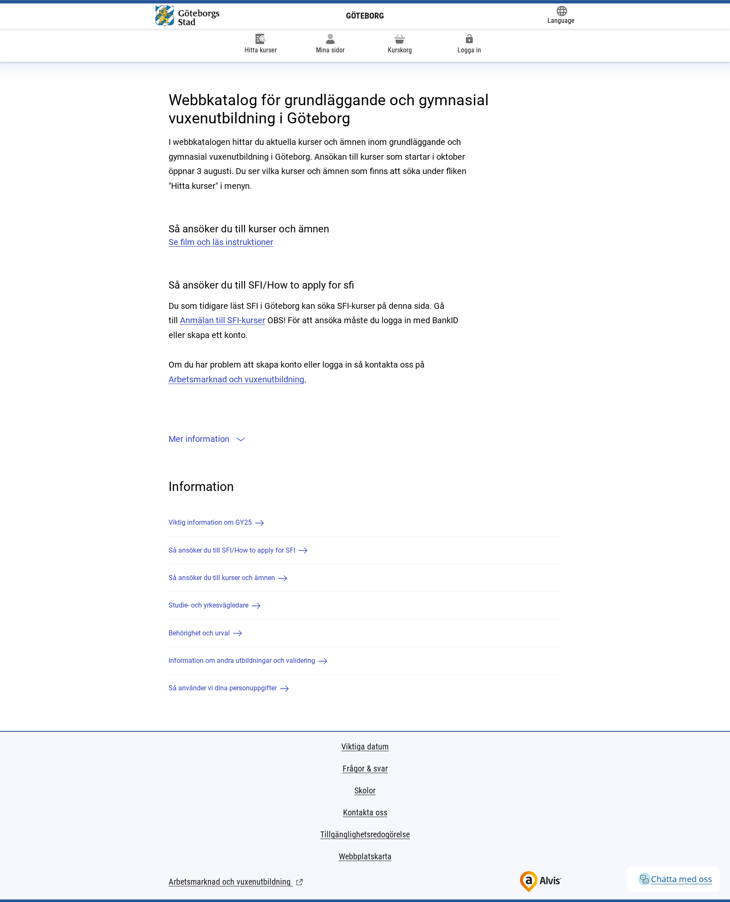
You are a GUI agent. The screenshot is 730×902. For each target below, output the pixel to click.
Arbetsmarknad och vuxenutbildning (236, 379)
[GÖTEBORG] (187, 15)
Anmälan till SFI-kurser (222, 320)
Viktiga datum (365, 746)
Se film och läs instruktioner (221, 242)
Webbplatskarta (365, 856)
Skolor (365, 790)
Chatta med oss (681, 879)
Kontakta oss (365, 812)
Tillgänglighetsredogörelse (365, 834)
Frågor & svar (365, 768)
